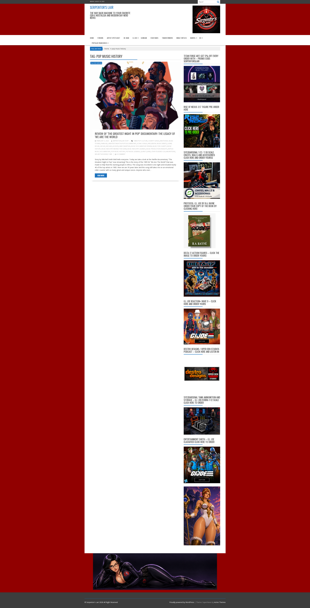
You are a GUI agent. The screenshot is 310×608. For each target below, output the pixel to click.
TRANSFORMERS (167, 38)
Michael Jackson (112, 146)
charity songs (153, 141)
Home (92, 38)
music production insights (156, 149)
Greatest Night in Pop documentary (122, 143)
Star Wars (154, 38)
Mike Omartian (124, 146)
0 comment (121, 154)
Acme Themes (220, 602)
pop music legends (133, 151)
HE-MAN (126, 38)
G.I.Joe (135, 38)
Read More (100, 175)
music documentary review (141, 146)
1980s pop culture (140, 141)
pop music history (118, 151)
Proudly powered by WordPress (181, 602)
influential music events (157, 143)
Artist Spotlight (113, 38)
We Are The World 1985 (103, 154)
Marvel (193, 38)
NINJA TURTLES (181, 38)
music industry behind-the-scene (114, 149)
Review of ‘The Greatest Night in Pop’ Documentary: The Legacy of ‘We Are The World (135, 135)
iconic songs (142, 143)
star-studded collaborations (163, 151)
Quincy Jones (146, 151)
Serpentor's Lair (101, 7)
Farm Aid (104, 143)
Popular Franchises (99, 43)
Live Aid (102, 146)
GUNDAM (144, 38)
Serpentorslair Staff (121, 141)
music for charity (160, 146)
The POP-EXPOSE (96, 63)
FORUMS (100, 38)
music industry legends (136, 149)
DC (200, 38)
